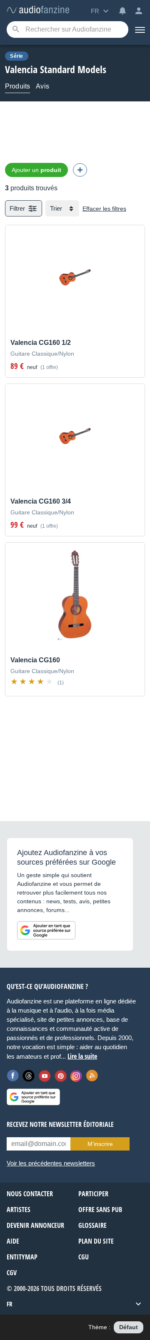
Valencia (21, 69)
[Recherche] (15, 29)
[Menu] (139, 29)
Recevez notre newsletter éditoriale (60, 1124)
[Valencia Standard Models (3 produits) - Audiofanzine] (38, 10)
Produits (17, 86)
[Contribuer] (80, 170)
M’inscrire (100, 1144)
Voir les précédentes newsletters (51, 1163)
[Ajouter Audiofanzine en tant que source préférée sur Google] (46, 930)
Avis (42, 86)
